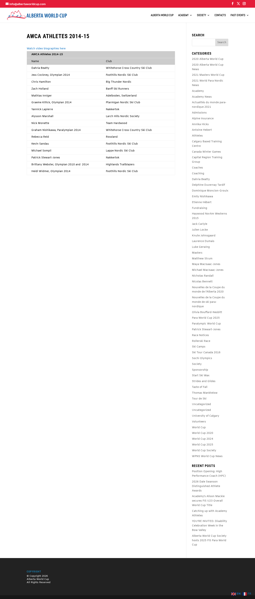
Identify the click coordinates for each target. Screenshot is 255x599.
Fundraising (199, 208)
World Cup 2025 (202, 445)
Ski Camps (198, 347)
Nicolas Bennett (202, 282)
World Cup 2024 (202, 439)
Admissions (199, 113)
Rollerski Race (201, 341)
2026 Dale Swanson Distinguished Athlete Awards (206, 486)
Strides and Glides (203, 381)
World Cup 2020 (202, 433)
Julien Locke (200, 230)
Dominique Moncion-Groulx (210, 191)
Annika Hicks (200, 124)
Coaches (197, 168)
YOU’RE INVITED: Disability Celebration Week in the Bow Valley (209, 526)
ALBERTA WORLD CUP (162, 15)
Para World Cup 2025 (206, 318)
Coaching (198, 173)
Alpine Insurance (203, 118)
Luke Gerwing (201, 247)
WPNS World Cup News (207, 456)
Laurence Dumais (203, 241)
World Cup (199, 427)
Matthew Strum (202, 259)
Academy (183, 15)
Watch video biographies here (46, 48)
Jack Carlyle (199, 224)
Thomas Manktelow (204, 393)
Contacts (220, 15)
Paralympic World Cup (206, 324)
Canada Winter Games (206, 152)
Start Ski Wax (200, 375)
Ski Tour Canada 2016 (206, 352)
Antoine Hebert (202, 130)
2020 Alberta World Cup (207, 59)
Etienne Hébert (202, 202)
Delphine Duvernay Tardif (208, 185)
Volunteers (199, 422)
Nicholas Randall (203, 276)
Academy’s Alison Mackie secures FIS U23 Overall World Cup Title (208, 501)
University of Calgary (205, 416)
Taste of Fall (199, 387)
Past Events (238, 15)
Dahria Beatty (201, 179)
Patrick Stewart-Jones (206, 329)
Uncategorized (201, 404)
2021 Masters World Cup (208, 75)
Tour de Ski (199, 399)
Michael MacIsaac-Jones (207, 270)
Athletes (197, 136)
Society (201, 15)
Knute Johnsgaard (203, 236)
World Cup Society (204, 450)
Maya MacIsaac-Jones (206, 264)
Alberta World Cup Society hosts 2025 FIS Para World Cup (209, 540)
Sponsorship (200, 370)
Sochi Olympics (202, 358)
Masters (197, 253)
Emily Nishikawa (202, 196)
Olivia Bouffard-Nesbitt (207, 312)
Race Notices (200, 335)
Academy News (202, 97)
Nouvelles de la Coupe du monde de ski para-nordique (208, 302)
